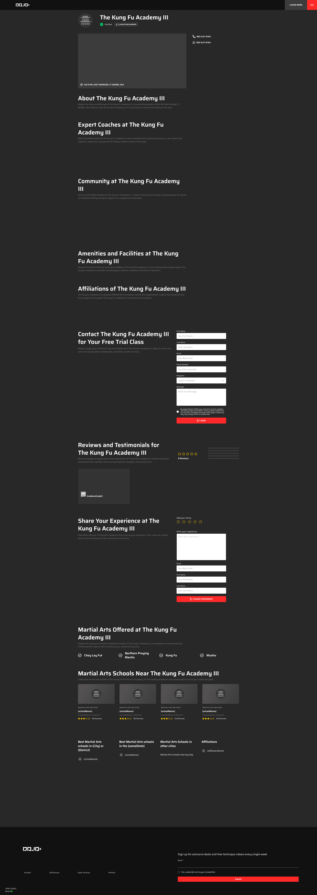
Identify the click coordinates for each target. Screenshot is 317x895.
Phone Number (182, 364)
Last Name (181, 342)
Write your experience (187, 532)
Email (179, 353)
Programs (180, 376)
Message (180, 387)
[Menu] (312, 5)
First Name (181, 331)
